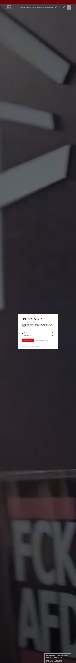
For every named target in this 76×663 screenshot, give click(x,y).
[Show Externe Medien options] (53, 330)
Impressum (32, 346)
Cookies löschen (25, 346)
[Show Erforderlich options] (53, 335)
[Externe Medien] (22, 330)
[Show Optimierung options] (53, 333)
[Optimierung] (22, 333)
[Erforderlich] (22, 335)
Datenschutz (38, 346)
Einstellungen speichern (42, 340)
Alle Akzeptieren (27, 340)
